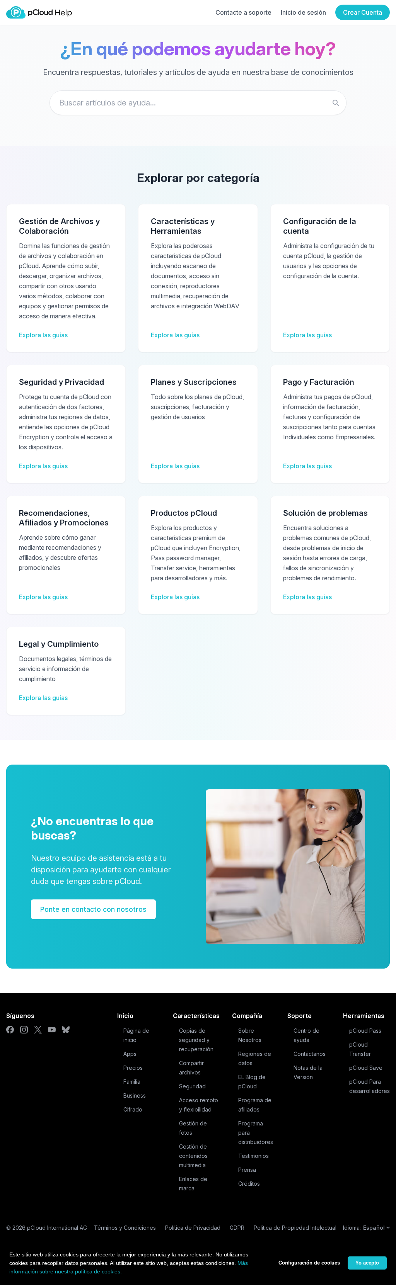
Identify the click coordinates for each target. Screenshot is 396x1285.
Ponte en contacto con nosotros (93, 909)
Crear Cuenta (362, 12)
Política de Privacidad (192, 1227)
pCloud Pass (365, 1030)
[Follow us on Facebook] (10, 1029)
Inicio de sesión (303, 12)
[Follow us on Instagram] (24, 1029)
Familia (131, 1081)
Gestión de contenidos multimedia (193, 1155)
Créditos (249, 1183)
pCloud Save (365, 1067)
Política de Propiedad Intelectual (295, 1227)
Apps (130, 1053)
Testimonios (253, 1155)
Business (134, 1095)
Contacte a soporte (243, 12)
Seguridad (192, 1086)
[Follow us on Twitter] (38, 1029)
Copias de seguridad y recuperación (196, 1039)
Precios (133, 1067)
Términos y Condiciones (125, 1227)
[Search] (335, 102)
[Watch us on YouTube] (52, 1029)
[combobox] (198, 102)
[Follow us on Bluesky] (66, 1029)
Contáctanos (310, 1053)
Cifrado (132, 1109)
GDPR (237, 1227)
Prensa (247, 1169)
